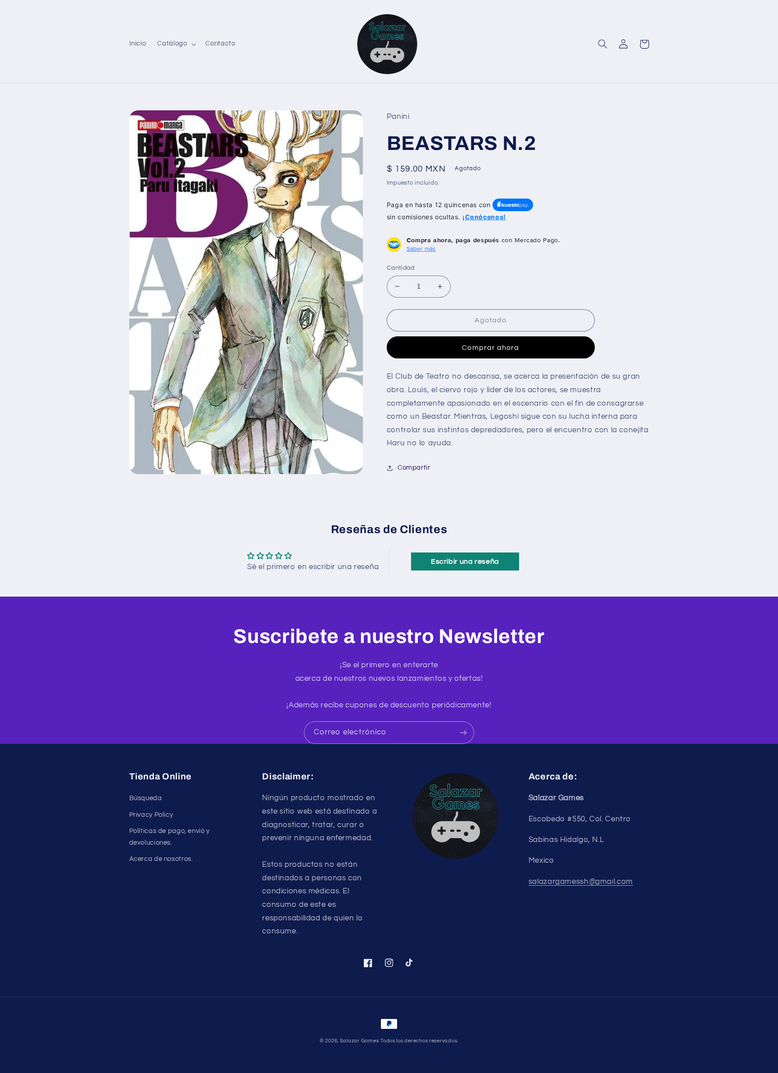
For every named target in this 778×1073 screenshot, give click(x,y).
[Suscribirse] (463, 732)
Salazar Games (359, 1040)
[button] (176, 44)
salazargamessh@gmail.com (581, 882)
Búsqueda (145, 798)
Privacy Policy (151, 814)
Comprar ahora (490, 347)
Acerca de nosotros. (161, 859)
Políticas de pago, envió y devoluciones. (169, 837)
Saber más (421, 248)
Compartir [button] (414, 467)
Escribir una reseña (465, 561)
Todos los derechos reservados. (419, 1040)
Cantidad (400, 268)
